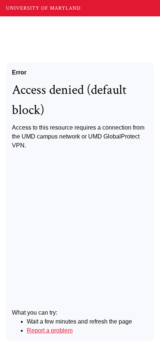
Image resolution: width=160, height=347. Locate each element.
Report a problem (50, 330)
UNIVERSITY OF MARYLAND (43, 8)
